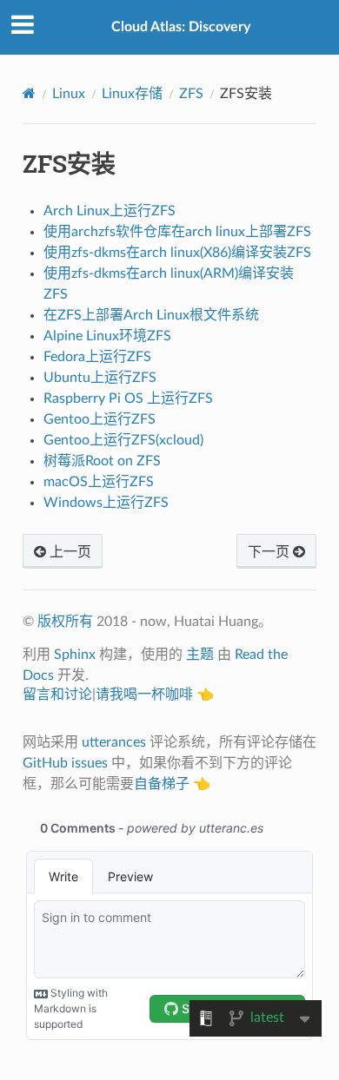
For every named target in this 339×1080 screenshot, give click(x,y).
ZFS (191, 94)
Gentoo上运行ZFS (99, 419)
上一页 (68, 552)
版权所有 (65, 622)
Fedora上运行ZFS (97, 357)
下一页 (270, 552)
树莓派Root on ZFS (102, 461)
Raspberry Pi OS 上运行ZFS (128, 398)
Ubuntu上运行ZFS (99, 378)
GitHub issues (65, 763)
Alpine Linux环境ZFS (107, 336)
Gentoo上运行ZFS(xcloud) (123, 440)
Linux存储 (132, 94)
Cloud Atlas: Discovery (180, 27)
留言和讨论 (57, 694)
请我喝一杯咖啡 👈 (155, 694)
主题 (200, 655)
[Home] (29, 93)
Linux (68, 94)
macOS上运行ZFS (98, 482)
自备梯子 (161, 784)
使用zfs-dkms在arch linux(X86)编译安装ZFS (177, 253)
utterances (114, 742)
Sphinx (75, 655)
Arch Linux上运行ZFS (109, 211)
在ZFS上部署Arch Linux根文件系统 (151, 315)
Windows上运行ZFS (106, 503)
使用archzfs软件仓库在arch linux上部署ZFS (177, 232)
